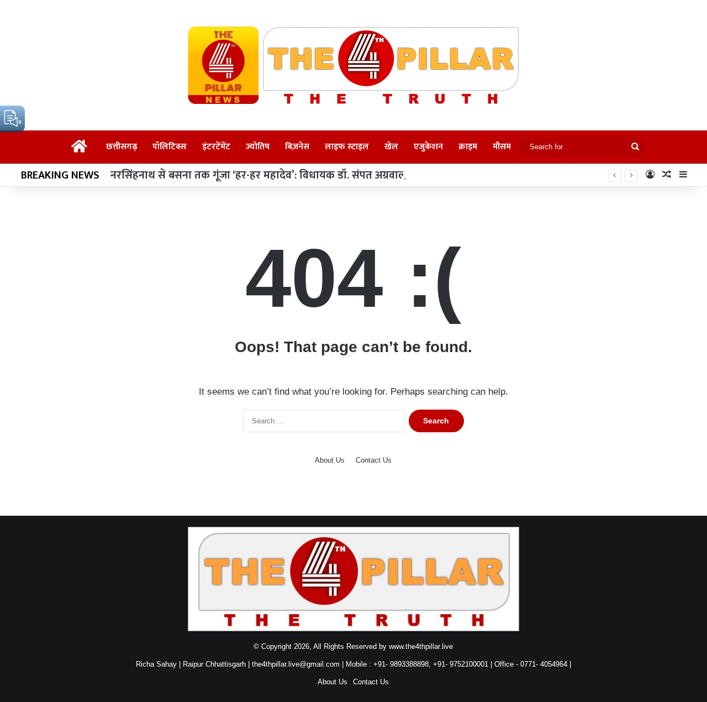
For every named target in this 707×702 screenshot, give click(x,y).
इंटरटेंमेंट (216, 146)
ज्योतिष (258, 146)
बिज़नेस (297, 146)
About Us (330, 460)
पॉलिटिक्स (169, 146)
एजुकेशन (428, 146)
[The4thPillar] (353, 65)
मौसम (502, 146)
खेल (391, 146)
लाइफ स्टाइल (347, 146)
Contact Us (374, 460)
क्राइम (467, 146)
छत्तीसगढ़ (121, 146)
